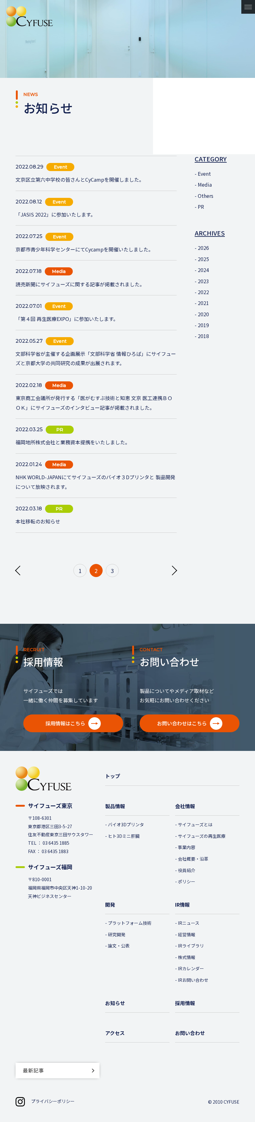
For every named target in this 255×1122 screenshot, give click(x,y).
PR (201, 206)
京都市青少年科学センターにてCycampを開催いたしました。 (84, 249)
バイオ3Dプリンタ (126, 824)
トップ (112, 776)
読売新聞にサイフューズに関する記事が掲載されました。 (80, 284)
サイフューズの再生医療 (201, 836)
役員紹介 (186, 870)
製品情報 (115, 806)
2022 (203, 292)
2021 (203, 303)
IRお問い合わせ (193, 980)
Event (204, 173)
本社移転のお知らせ (38, 521)
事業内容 (186, 847)
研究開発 (116, 934)
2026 (203, 247)
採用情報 (185, 1003)
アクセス (115, 1033)
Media (205, 184)
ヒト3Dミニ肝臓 (124, 836)
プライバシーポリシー (53, 1101)
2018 (203, 336)
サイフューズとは (195, 824)
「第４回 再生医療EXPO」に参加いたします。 (67, 318)
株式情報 (186, 957)
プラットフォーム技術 (129, 923)
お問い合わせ (190, 1033)
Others (205, 195)
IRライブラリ (191, 946)
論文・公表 (119, 946)
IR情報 (182, 904)
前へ (20, 570)
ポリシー (186, 881)
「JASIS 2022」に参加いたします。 (55, 214)
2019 (203, 325)
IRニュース (188, 923)
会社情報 (185, 806)
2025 (203, 259)
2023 (203, 281)
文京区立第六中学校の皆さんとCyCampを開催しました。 (80, 179)
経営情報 (186, 934)
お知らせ (115, 1003)
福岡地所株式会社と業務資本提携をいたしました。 (73, 442)
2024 (203, 270)
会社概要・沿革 (193, 859)
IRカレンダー (191, 968)
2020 (203, 314)
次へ (172, 570)
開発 (110, 904)
